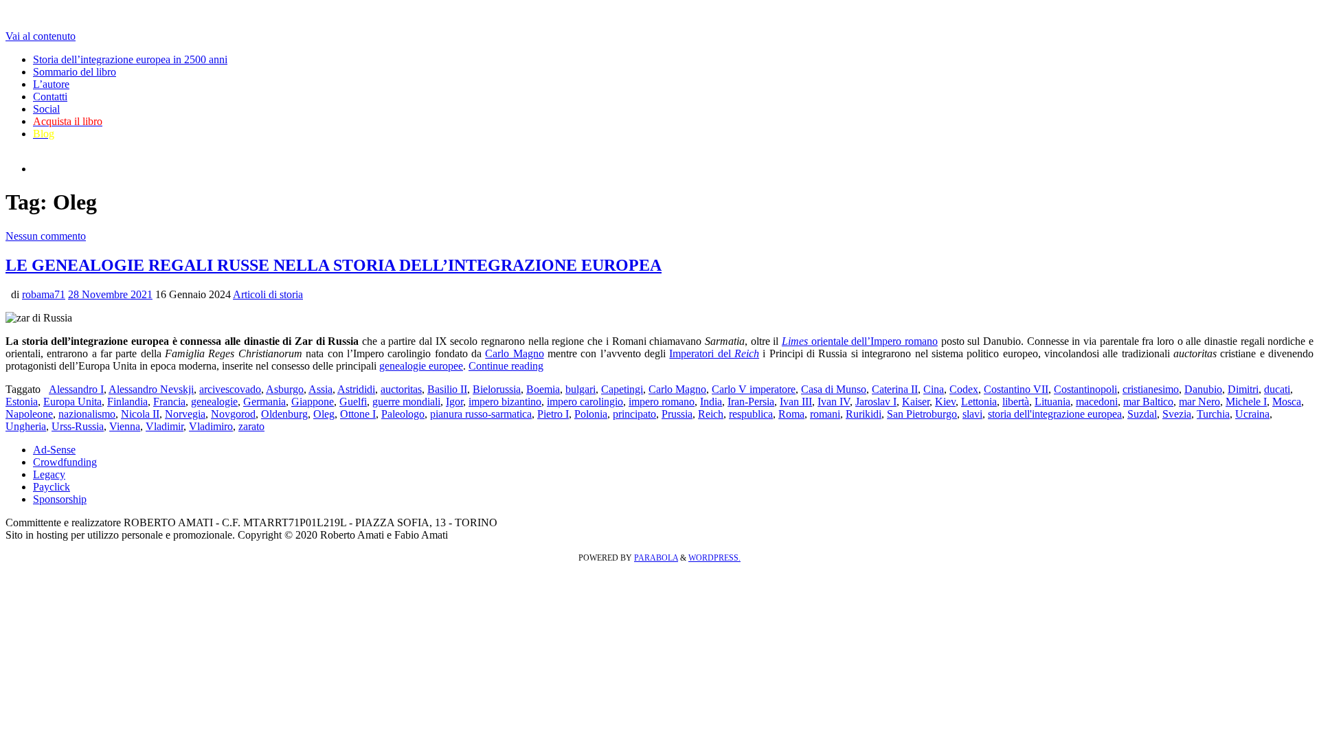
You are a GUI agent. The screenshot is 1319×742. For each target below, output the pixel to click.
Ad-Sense (54, 450)
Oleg (324, 414)
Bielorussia (497, 389)
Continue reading (506, 366)
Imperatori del (714, 353)
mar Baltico (1148, 401)
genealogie (214, 401)
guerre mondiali (406, 401)
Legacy (49, 474)
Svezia (1176, 414)
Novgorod (233, 414)
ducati (1277, 389)
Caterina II (895, 389)
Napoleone (29, 414)
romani (825, 414)
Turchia (1213, 414)
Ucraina (1252, 414)
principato (634, 414)
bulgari (580, 389)
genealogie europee (421, 366)
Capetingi (622, 389)
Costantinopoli (1085, 389)
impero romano (662, 401)
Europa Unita (72, 401)
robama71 (43, 294)
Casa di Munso (833, 389)
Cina (933, 389)
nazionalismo (86, 414)
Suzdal (1142, 414)
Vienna (124, 426)
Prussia (677, 414)
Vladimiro (211, 426)
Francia (169, 401)
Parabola (656, 558)
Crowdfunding (65, 462)
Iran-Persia (751, 401)
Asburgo (285, 389)
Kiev (945, 401)
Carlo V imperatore (754, 389)
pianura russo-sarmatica (481, 414)
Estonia (21, 401)
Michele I (1246, 401)
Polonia (590, 414)
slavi (972, 414)
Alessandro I (76, 389)
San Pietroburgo (922, 414)
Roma (791, 414)
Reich (710, 414)
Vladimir (164, 426)
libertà (1015, 401)
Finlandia (127, 401)
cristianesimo (1151, 389)
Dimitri (1243, 389)
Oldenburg (284, 414)
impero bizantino (505, 401)
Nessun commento (45, 236)
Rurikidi (863, 414)
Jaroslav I (876, 401)
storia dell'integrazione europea (1055, 414)
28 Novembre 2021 (110, 294)
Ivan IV (834, 401)
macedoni (1097, 401)
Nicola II (140, 414)
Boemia (543, 389)
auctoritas (401, 389)
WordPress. (714, 558)
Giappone (312, 401)
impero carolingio (585, 401)
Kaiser (915, 401)
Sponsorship (60, 499)
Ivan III (796, 401)
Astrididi (356, 389)
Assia (320, 389)
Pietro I (553, 414)
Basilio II (447, 389)
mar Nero (1199, 401)
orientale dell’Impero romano (860, 341)
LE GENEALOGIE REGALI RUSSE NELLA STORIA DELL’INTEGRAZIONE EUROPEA (333, 265)
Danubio (1203, 389)
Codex (963, 389)
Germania (264, 401)
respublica (751, 414)
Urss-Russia (78, 426)
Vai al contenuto (40, 36)
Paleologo (403, 414)
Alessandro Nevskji (151, 389)
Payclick (51, 487)
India (711, 401)
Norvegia (185, 414)
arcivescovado (230, 389)
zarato (251, 426)
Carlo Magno (514, 353)
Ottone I (358, 414)
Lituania (1052, 401)
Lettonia (979, 401)
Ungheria (25, 426)
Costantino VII (1016, 389)
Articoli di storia (268, 294)
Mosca (1286, 401)
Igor (454, 401)
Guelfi (353, 401)
